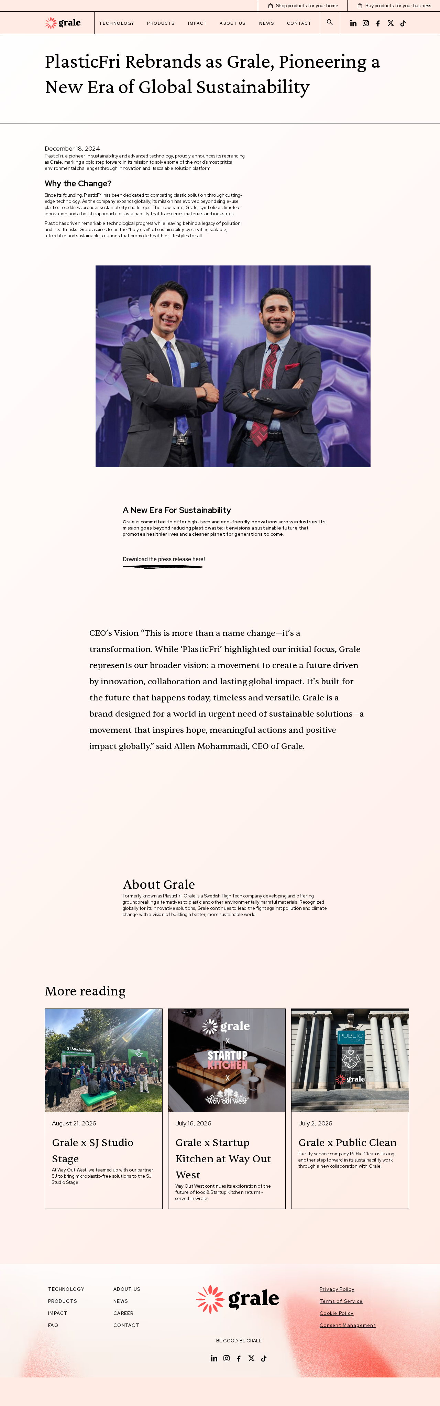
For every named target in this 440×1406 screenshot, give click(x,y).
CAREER (123, 1313)
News (266, 23)
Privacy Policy (337, 1289)
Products (161, 23)
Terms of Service (341, 1301)
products (62, 1301)
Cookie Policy (337, 1313)
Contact (299, 23)
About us (233, 23)
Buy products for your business (398, 6)
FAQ (53, 1325)
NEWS (120, 1301)
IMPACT (58, 1313)
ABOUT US (126, 1289)
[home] (63, 23)
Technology (116, 23)
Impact (197, 23)
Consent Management (348, 1325)
